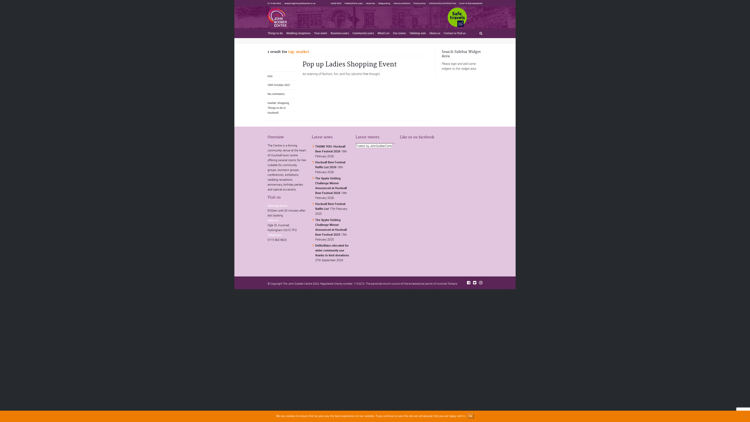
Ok (470, 416)
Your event (320, 33)
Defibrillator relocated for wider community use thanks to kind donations (332, 250)
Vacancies (370, 3)
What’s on (383, 33)
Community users (363, 33)
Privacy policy (419, 3)
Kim (270, 76)
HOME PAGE (336, 3)
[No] (745, 416)
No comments (276, 94)
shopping (283, 103)
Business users (340, 33)
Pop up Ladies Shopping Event (350, 65)
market (272, 103)
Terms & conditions (401, 3)
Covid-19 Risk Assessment (470, 3)
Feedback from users (354, 3)
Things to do (275, 33)
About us (434, 33)
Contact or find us (455, 33)
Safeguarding (384, 3)
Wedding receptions (298, 33)
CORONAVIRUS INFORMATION (442, 3)
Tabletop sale (417, 33)
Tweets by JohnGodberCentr (374, 146)
